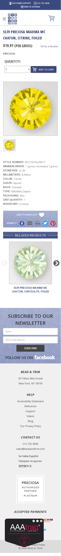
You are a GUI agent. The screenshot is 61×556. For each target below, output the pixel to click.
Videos (30, 416)
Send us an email (32, 6)
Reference (30, 406)
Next (56, 263)
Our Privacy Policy (30, 426)
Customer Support (21, 3)
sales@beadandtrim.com (30, 449)
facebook (45, 357)
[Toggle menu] (4, 19)
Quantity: (13, 61)
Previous (5, 263)
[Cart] (52, 18)
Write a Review (49, 46)
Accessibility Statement (30, 401)
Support (30, 411)
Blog (30, 421)
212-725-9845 (43, 3)
